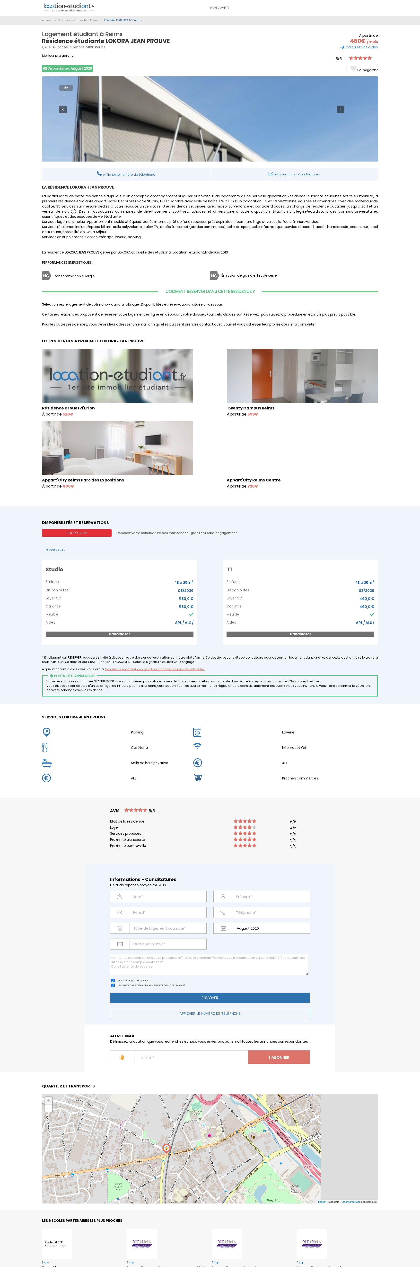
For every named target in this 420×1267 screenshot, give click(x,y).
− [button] (48, 1108)
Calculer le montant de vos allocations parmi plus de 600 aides (155, 669)
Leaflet (322, 1202)
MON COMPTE (219, 7)
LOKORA (124, 252)
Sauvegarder (367, 70)
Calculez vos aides (362, 47)
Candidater (119, 634)
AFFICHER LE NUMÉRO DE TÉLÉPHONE (210, 1013)
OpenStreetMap (351, 1202)
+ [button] (48, 1100)
